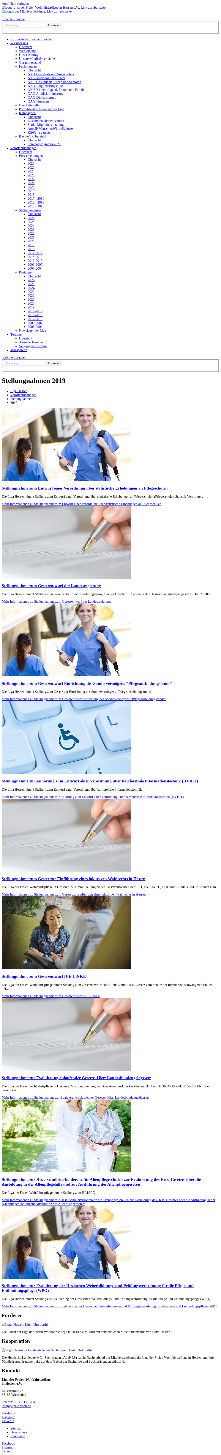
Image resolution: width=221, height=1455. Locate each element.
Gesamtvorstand (30, 62)
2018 (31, 194)
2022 (31, 179)
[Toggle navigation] (3, 16)
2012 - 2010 (36, 206)
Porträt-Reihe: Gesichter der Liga (41, 109)
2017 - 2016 (36, 198)
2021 (31, 183)
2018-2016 (35, 311)
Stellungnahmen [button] (30, 210)
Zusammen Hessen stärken (46, 121)
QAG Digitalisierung (42, 97)
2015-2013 (35, 257)
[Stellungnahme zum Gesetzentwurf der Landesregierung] (66, 577)
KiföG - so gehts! (39, 132)
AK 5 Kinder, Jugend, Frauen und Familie (56, 90)
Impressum (17, 1436)
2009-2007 (35, 264)
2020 (31, 187)
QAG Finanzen (38, 101)
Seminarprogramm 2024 (44, 144)
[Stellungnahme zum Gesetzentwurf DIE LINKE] (66, 968)
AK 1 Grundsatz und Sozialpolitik (51, 74)
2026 (31, 163)
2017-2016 (35, 253)
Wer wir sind (27, 51)
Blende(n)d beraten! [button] (32, 136)
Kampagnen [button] (27, 113)
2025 (31, 167)
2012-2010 (35, 260)
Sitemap (15, 1428)
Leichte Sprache (13, 357)
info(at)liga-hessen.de (16, 1406)
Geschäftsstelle (29, 105)
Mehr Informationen (81, 504)
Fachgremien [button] (28, 66)
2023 (31, 175)
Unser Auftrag (28, 55)
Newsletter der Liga (32, 330)
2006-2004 (35, 268)
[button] (19, 43)
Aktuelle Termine (31, 342)
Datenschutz (18, 1432)
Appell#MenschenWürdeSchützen (51, 128)
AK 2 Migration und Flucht (46, 78)
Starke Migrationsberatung (46, 124)
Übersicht (25, 47)
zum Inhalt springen (15, 3)
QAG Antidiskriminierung (45, 93)
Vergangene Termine (33, 346)
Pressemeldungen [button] (31, 156)
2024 (31, 171)
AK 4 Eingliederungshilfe (45, 86)
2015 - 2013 (36, 202)
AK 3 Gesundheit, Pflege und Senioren (54, 82)
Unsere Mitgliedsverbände (37, 58)
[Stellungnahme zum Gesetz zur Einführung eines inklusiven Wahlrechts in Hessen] (66, 870)
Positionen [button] (26, 272)
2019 (31, 191)
